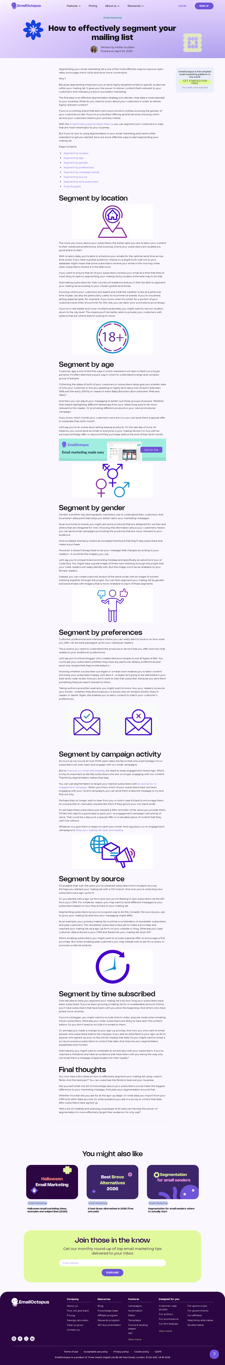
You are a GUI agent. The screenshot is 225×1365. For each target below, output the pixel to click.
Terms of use (71, 1351)
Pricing (93, 5)
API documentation (109, 1325)
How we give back (78, 1310)
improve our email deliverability (85, 770)
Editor (131, 1315)
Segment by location (76, 153)
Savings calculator (78, 1320)
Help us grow (75, 1325)
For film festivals (168, 1323)
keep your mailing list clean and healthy (99, 830)
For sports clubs (197, 1305)
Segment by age (74, 157)
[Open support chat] (214, 1354)
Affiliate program (108, 1315)
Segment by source (75, 176)
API (130, 1333)
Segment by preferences (79, 167)
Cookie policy (141, 1351)
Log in (182, 5)
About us (72, 1305)
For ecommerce (168, 1319)
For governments (198, 1310)
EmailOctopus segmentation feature (91, 124)
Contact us (73, 1329)
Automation (135, 1310)
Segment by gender (76, 162)
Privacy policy (121, 1351)
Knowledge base (108, 1310)
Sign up (204, 5)
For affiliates (195, 1315)
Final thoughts (72, 186)
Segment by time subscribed (81, 181)
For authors (166, 1314)
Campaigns (135, 1305)
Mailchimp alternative (200, 1320)
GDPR (158, 1351)
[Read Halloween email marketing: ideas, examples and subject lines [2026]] (52, 1190)
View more (134, 1339)
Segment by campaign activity (81, 172)
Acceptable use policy (96, 1351)
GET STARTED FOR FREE (195, 82)
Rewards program (109, 1320)
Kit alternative (196, 1325)
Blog (100, 1305)
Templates (134, 1320)
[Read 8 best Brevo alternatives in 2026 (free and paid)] (112, 1190)
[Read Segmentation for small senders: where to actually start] (172, 1190)
